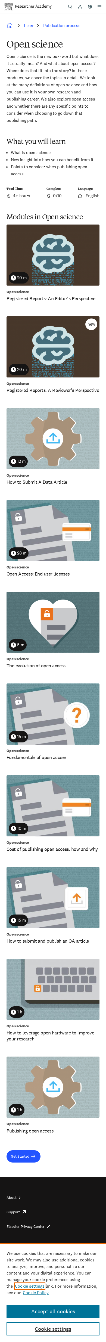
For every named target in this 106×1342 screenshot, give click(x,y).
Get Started (20, 1156)
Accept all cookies (53, 1311)
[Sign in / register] (80, 6)
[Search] (70, 6)
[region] (53, 1292)
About (12, 1197)
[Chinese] (89, 6)
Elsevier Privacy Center (25, 1226)
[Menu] (99, 6)
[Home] (33, 6)
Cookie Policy (36, 1293)
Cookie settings (30, 1286)
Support (13, 1212)
